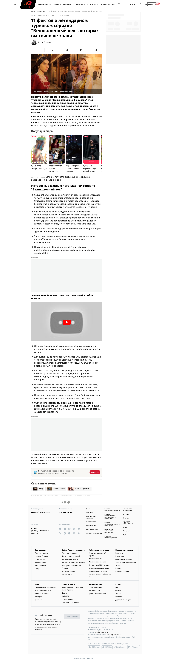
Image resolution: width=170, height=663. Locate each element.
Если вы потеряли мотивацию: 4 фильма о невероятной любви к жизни (60, 178)
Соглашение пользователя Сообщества (109, 531)
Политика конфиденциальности (112, 509)
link (60, 529)
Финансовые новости (123, 559)
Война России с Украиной (73, 550)
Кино (33, 11)
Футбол (118, 590)
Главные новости (41, 553)
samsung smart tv (133, 647)
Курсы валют (120, 556)
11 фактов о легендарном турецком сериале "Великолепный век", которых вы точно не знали (75, 11)
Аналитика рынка (95, 587)
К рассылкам (72, 616)
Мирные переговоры (70, 559)
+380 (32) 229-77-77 (101, 632)
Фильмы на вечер (41, 594)
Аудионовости (40, 566)
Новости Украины (41, 556)
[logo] (28, 4)
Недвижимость (95, 584)
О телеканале (91, 522)
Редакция (89, 513)
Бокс (117, 587)
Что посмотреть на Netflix (85, 4)
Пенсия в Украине (122, 571)
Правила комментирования (110, 536)
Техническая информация (127, 509)
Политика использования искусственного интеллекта (110, 517)
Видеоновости (40, 562)
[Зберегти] (95, 50)
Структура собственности (128, 522)
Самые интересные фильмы (45, 587)
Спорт (118, 584)
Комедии (38, 597)
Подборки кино (108, 4)
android (94, 647)
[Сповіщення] (140, 4)
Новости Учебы (69, 584)
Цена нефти (120, 553)
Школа (64, 593)
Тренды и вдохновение (97, 594)
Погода (37, 569)
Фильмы (67, 4)
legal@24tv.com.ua (114, 634)
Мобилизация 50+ (95, 559)
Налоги (118, 568)
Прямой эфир (40, 559)
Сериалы (57, 4)
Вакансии (126, 518)
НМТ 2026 (65, 596)
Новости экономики (124, 550)
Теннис (118, 594)
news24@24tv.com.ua (40, 512)
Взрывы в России (68, 571)
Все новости (40, 550)
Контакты (126, 514)
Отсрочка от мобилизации (99, 568)
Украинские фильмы (43, 590)
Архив (125, 527)
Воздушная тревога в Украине (73, 562)
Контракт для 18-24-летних (99, 565)
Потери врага (67, 575)
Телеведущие (91, 525)
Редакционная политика (91, 517)
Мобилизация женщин (97, 562)
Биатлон (118, 597)
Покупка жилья (94, 590)
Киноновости (44, 4)
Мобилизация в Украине (100, 550)
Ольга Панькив (44, 42)
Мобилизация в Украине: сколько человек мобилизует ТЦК (100, 574)
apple (107, 647)
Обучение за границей (70, 603)
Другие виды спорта (123, 600)
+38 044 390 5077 (66, 512)
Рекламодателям (92, 529)
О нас (88, 509)
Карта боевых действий (71, 556)
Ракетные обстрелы (69, 553)
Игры (125, 535)
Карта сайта (127, 531)
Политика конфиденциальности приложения (112, 524)
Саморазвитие (67, 599)
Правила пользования (94, 533)
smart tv (120, 647)
